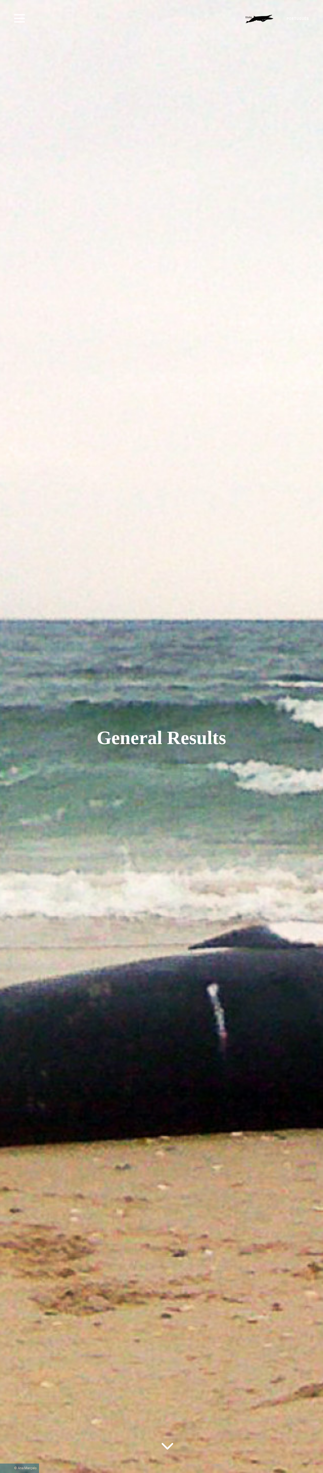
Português (298, 19)
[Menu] (21, 18)
